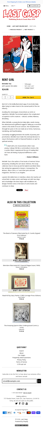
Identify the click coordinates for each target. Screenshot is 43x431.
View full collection (21, 205)
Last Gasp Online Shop (20, 26)
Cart (35, 6)
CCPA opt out (21, 364)
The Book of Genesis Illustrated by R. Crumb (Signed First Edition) (21, 234)
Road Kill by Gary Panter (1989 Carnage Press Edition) (21, 295)
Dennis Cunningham (21, 267)
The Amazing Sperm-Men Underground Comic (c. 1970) (21, 326)
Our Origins (21, 355)
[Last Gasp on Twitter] (16, 403)
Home (8, 26)
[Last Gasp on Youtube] (27, 403)
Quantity (5, 94)
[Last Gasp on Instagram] (23, 403)
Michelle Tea (6, 84)
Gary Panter (21, 297)
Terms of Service (21, 362)
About (22, 353)
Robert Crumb (22, 237)
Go (39, 381)
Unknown (21, 329)
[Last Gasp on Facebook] (19, 403)
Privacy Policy (21, 360)
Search (21, 351)
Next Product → (29, 29)
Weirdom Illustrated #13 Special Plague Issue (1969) (21, 265)
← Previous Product (15, 29)
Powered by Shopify (21, 421)
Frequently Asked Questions (21, 358)
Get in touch (27, 393)
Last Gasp (24, 419)
